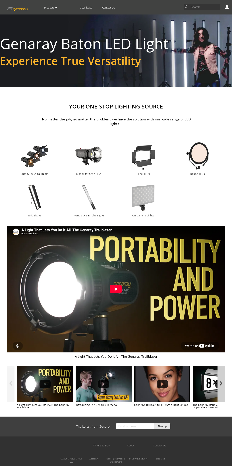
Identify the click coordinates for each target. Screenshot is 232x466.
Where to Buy (101, 445)
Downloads (86, 7)
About (130, 445)
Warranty (93, 458)
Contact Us (108, 7)
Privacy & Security (138, 458)
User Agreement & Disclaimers (115, 460)
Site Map (160, 458)
